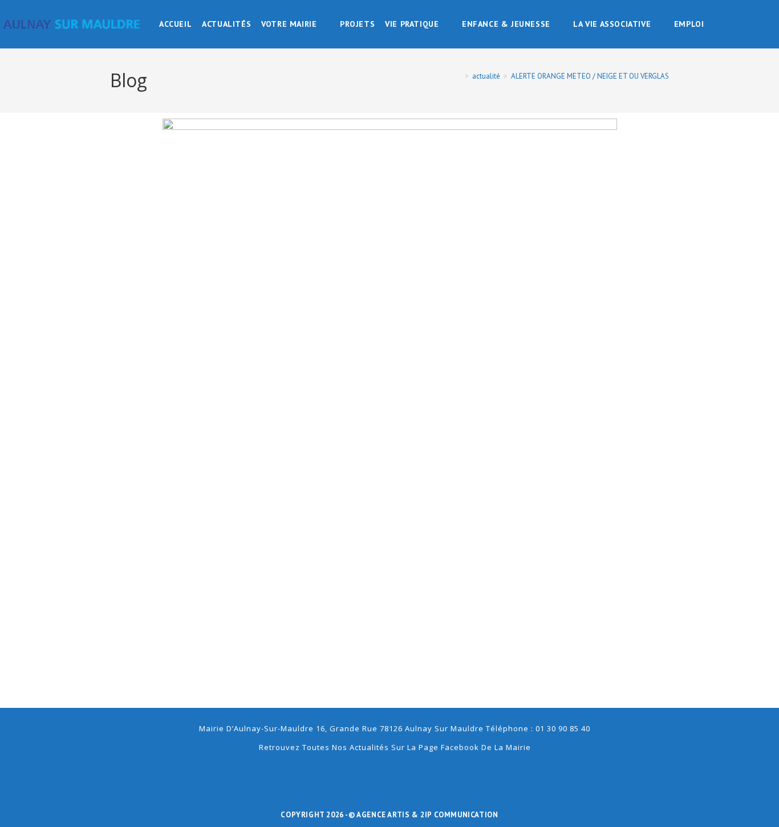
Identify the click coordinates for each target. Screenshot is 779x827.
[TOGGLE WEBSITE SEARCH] (717, 24)
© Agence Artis (380, 815)
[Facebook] (389, 774)
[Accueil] (458, 76)
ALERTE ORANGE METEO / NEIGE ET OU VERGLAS (590, 76)
